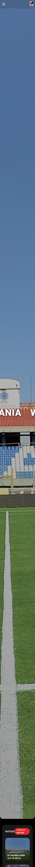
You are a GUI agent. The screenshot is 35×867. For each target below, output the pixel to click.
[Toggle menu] (3, 4)
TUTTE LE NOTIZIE (21, 831)
